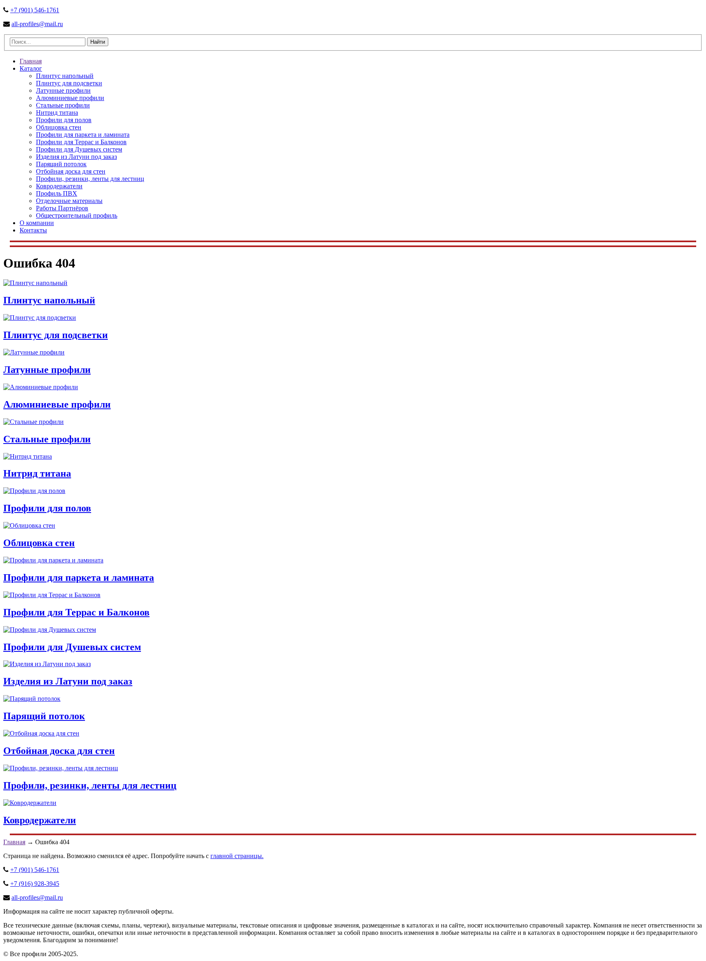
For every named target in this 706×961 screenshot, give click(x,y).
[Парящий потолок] (31, 698)
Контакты (33, 230)
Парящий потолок (61, 164)
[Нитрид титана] (27, 456)
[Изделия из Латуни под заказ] (47, 663)
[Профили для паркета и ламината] (53, 560)
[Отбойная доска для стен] (41, 733)
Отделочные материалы (69, 200)
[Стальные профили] (33, 421)
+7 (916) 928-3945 (34, 883)
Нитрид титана (57, 112)
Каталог (31, 68)
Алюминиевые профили (70, 97)
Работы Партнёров (62, 208)
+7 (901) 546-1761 (34, 10)
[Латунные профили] (34, 352)
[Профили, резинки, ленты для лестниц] (60, 768)
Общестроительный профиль (76, 215)
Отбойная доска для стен (70, 171)
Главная (31, 61)
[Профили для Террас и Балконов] (52, 594)
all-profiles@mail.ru (37, 23)
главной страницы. (237, 855)
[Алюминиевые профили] (40, 387)
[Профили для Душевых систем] (49, 629)
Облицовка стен (58, 127)
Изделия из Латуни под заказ (76, 156)
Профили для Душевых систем (79, 149)
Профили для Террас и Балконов (81, 141)
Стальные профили (63, 105)
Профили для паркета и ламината (83, 134)
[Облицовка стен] (29, 525)
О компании (37, 222)
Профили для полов (64, 119)
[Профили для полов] (34, 490)
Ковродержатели (59, 186)
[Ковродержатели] (29, 802)
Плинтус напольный (65, 75)
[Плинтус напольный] (35, 282)
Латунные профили (63, 90)
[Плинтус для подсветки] (39, 317)
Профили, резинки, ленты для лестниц (90, 178)
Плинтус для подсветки (69, 83)
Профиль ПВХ (56, 193)
